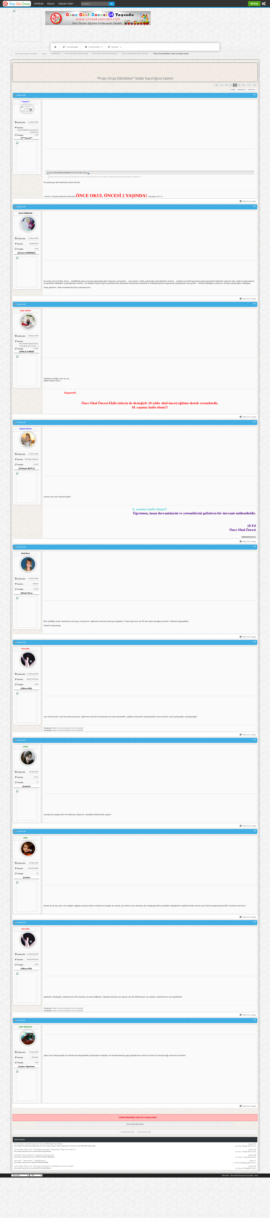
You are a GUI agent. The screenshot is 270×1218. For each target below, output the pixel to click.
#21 (254, 95)
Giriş (255, 3)
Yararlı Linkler (94, 47)
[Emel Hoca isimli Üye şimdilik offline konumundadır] (27, 563)
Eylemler (115, 47)
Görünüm (251, 89)
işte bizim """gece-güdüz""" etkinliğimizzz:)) (30, 1161)
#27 (254, 740)
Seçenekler (241, 89)
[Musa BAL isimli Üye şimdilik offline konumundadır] (27, 658)
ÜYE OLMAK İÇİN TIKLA (135, 1124)
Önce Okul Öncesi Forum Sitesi (241, 1175)
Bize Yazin (225, 1175)
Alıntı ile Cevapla (249, 201)
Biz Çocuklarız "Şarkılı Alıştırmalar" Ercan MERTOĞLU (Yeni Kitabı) (38, 1144)
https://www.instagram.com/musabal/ (68, 728)
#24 (254, 422)
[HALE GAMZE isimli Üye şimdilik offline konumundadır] (27, 320)
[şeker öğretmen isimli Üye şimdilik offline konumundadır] (27, 1037)
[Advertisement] (96, 33)
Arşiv (256, 1175)
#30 (254, 1020)
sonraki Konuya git (144, 1132)
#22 (254, 206)
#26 (254, 642)
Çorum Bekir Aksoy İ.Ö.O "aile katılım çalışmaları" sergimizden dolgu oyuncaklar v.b (45, 1149)
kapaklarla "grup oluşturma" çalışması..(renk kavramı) (34, 1155)
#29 (254, 922)
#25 (254, 546)
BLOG (51, 4)
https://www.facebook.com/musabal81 (67, 730)
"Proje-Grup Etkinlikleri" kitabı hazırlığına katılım (135, 78)
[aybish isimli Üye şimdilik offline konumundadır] (27, 756)
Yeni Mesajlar (72, 47)
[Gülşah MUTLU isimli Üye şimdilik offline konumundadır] (27, 438)
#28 (254, 831)
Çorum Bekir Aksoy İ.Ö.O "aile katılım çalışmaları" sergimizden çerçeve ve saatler (44, 1166)
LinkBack (233, 89)
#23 (254, 304)
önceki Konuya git (127, 1132)
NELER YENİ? (66, 4)
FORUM (40, 3)
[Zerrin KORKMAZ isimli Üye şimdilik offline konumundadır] (27, 223)
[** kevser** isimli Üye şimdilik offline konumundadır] (27, 109)
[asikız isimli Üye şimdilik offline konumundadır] (27, 847)
